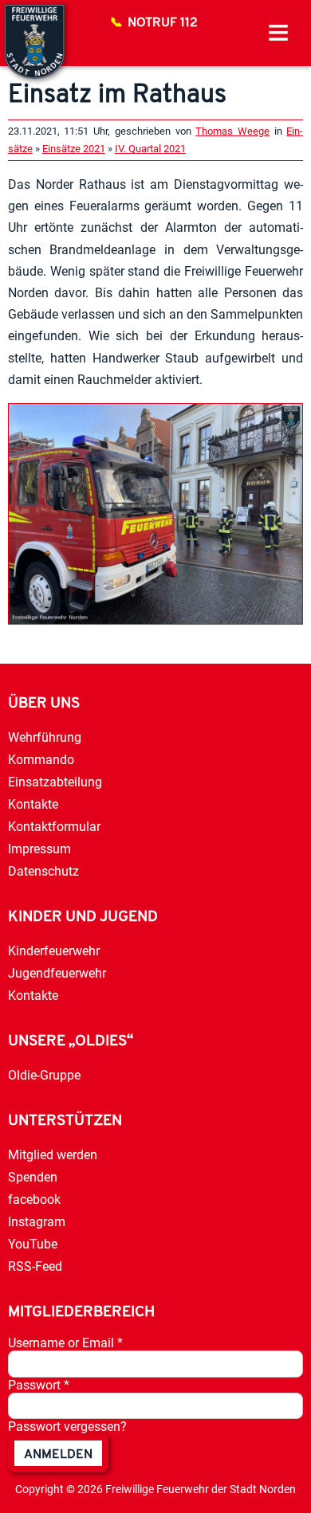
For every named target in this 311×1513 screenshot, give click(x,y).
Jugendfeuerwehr (57, 973)
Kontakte (33, 804)
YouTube (32, 1244)
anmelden (58, 1454)
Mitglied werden (52, 1154)
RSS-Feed (35, 1266)
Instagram (36, 1221)
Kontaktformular (54, 826)
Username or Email (65, 1342)
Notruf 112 (163, 23)
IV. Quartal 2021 (150, 149)
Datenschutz (43, 871)
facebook (34, 1199)
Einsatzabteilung (55, 782)
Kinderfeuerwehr (54, 950)
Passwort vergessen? (67, 1426)
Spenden (32, 1177)
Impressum (39, 848)
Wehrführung (44, 737)
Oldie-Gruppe (44, 1075)
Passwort (38, 1385)
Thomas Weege (232, 131)
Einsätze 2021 (73, 149)
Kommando (41, 759)
